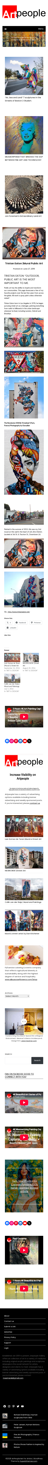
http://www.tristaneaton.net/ (19, 612)
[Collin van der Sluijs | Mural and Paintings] (12, 678)
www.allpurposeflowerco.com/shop (21, 979)
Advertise (8, 1332)
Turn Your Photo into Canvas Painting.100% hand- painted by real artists (24, 1186)
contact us (34, 803)
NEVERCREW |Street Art (15, 870)
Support (7, 1343)
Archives (9, 993)
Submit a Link (10, 1326)
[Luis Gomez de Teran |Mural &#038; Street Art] (12, 657)
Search (8, 1054)
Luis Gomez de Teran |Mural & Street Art (23, 839)
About (6, 1316)
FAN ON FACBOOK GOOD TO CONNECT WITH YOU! (19, 1075)
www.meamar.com (29, 1041)
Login (6, 1348)
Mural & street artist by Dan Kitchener (22, 933)
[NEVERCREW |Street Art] (31, 657)
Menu (40, 28)
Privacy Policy (10, 1337)
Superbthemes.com (28, 1461)
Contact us (9, 1321)
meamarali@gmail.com (13, 1378)
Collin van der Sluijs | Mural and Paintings (23, 902)
